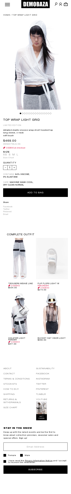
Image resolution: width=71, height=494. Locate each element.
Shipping (9, 394)
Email (5, 214)
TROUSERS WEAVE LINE (20, 283)
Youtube (41, 399)
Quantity (9, 163)
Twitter (6, 209)
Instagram (43, 378)
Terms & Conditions (16, 378)
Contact (9, 373)
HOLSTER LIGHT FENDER (16, 339)
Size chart (10, 407)
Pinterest (7, 212)
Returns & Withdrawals (12, 401)
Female (12, 455)
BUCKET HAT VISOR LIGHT (52, 338)
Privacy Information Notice (39, 460)
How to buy (11, 389)
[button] (7, 4)
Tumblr (41, 394)
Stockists (10, 384)
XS (5, 154)
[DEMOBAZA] (35, 4)
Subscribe (35, 469)
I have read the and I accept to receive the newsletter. (37, 461)
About (7, 368)
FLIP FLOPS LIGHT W (48, 283)
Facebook (7, 207)
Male (27, 455)
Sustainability (45, 368)
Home (6, 15)
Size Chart (8, 158)
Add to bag (35, 192)
